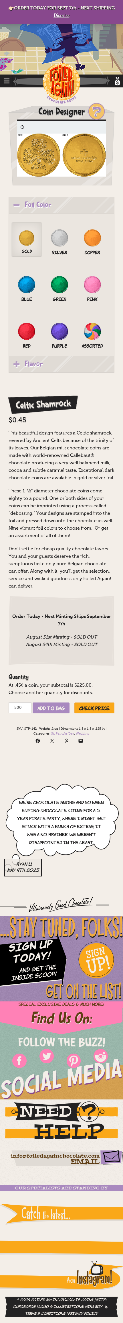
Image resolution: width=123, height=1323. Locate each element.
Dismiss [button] (62, 15)
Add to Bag (51, 708)
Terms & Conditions (45, 1314)
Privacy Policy (83, 1314)
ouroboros (24, 1307)
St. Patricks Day (62, 733)
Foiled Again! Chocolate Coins (61, 84)
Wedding (83, 733)
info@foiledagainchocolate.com (55, 1156)
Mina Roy (93, 1307)
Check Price (94, 708)
